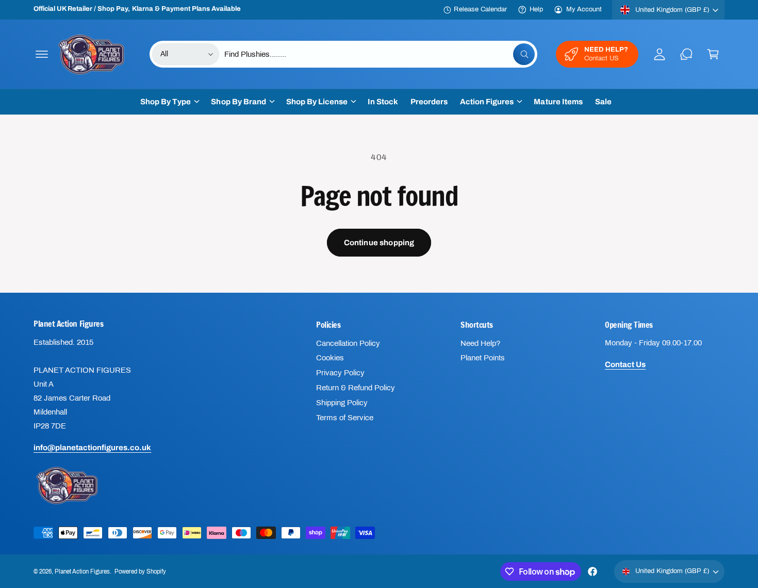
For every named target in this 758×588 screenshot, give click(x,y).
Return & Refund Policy (355, 388)
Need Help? (480, 343)
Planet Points (482, 358)
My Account (584, 9)
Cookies (330, 358)
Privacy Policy (340, 373)
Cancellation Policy (348, 343)
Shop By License (317, 102)
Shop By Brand (238, 102)
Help (536, 9)
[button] (41, 54)
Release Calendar (480, 9)
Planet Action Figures (82, 571)
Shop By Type (165, 102)
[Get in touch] (686, 54)
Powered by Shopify (140, 571)
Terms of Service (344, 418)
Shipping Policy (342, 403)
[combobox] (380, 54)
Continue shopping (379, 243)
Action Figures (487, 102)
